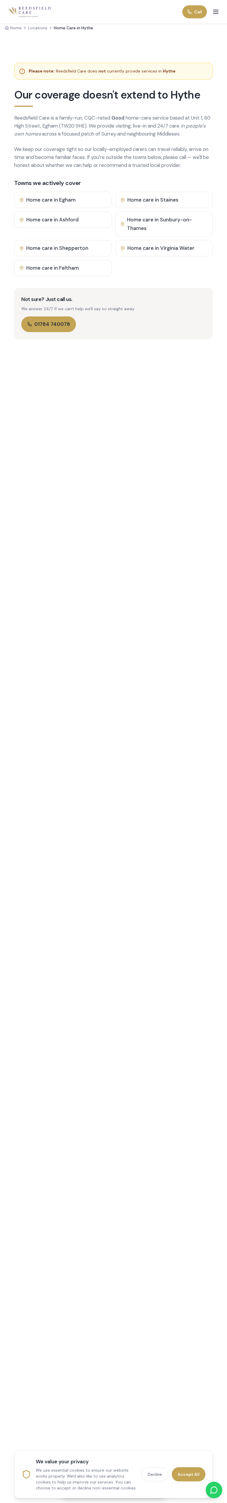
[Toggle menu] (215, 11)
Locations (37, 27)
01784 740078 (52, 324)
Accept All (189, 1474)
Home (16, 27)
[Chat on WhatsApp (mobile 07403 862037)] (214, 1490)
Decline (155, 1474)
